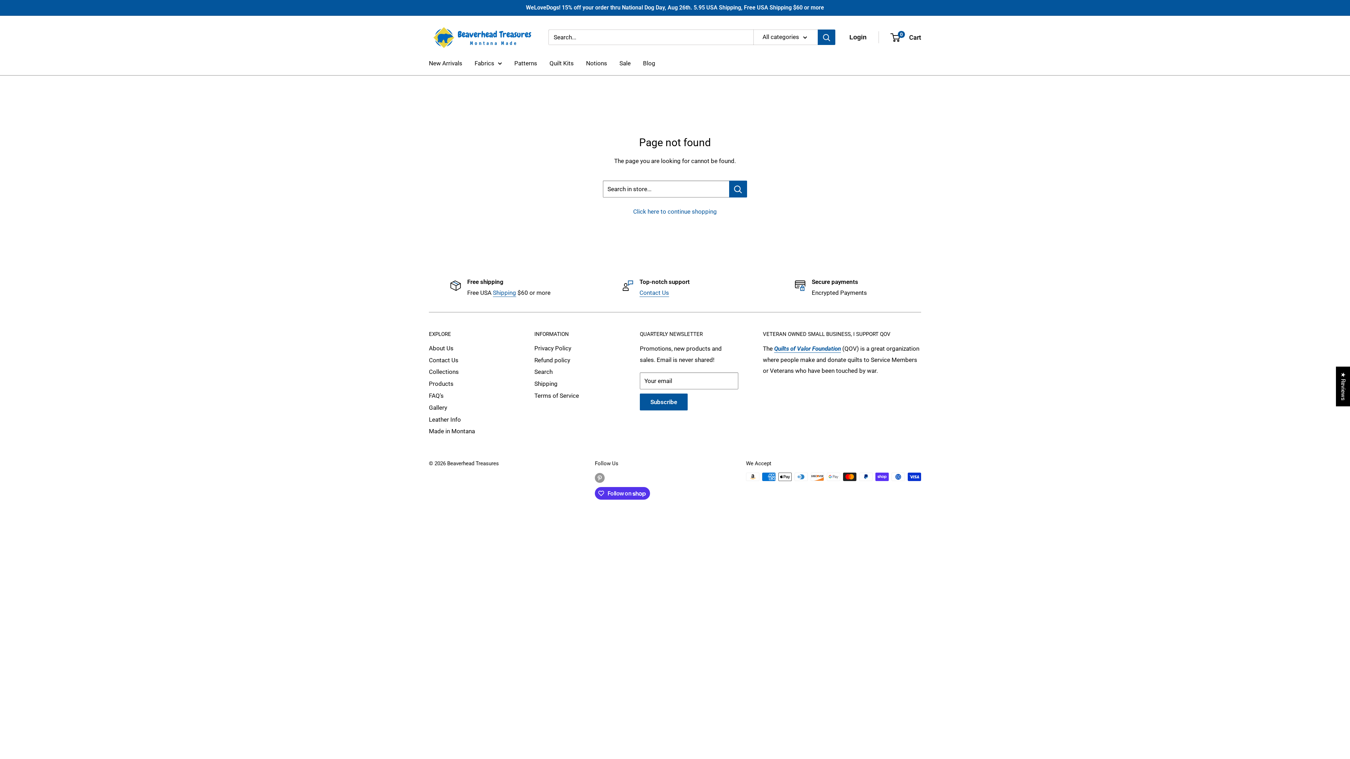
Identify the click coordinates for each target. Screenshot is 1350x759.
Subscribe (663, 402)
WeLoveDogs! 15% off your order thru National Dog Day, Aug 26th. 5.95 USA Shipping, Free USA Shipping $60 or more (675, 7)
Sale (625, 63)
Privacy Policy (552, 348)
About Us (441, 348)
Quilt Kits (561, 63)
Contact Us (654, 292)
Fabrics (484, 63)
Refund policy (552, 360)
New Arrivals (445, 63)
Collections (444, 371)
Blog (649, 63)
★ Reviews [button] (1343, 386)
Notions (596, 63)
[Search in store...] (738, 189)
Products (441, 383)
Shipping (504, 292)
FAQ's (436, 395)
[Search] (826, 37)
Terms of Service (556, 395)
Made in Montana (452, 431)
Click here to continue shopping (675, 211)
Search (543, 371)
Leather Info (445, 419)
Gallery (438, 407)
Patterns (525, 63)
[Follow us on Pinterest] (600, 478)
